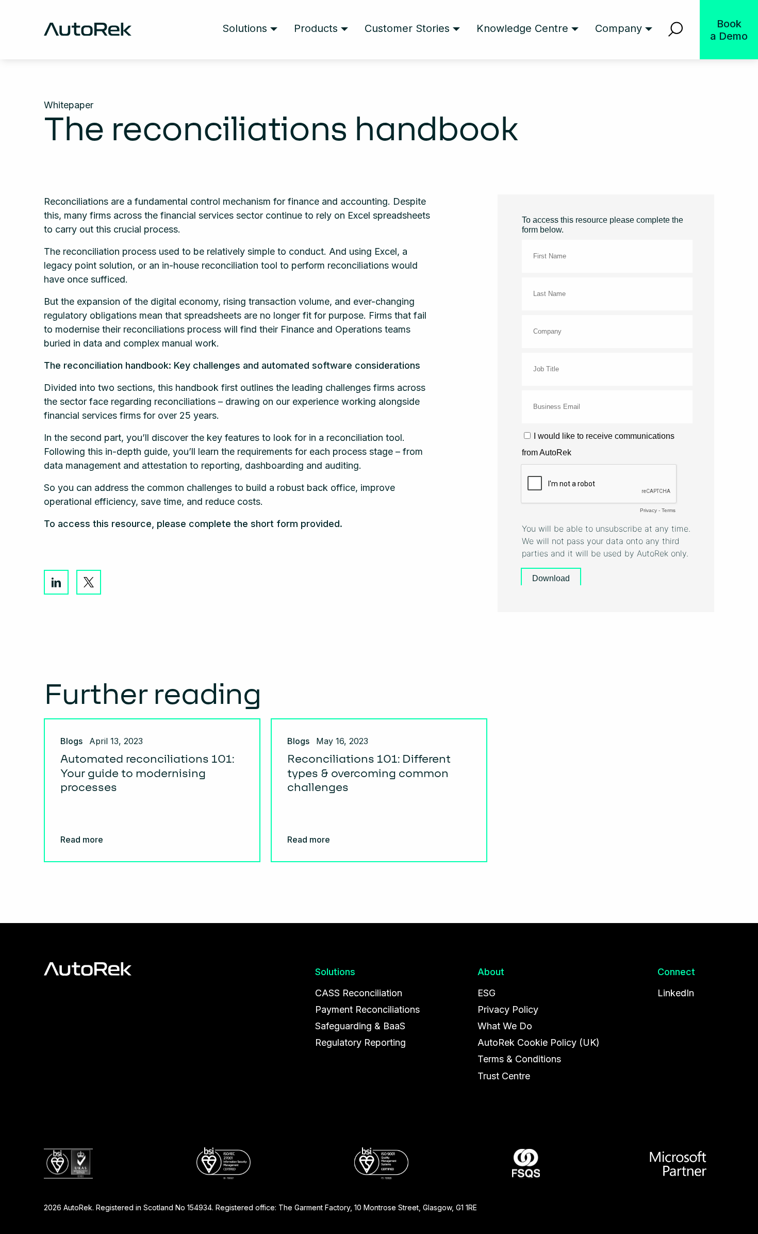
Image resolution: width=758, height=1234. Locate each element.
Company (618, 28)
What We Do (504, 1026)
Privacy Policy (507, 1009)
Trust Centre (503, 1076)
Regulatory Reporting (360, 1042)
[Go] (675, 30)
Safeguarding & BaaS (360, 1026)
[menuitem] (250, 29)
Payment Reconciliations (367, 1009)
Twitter (88, 582)
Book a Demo (729, 30)
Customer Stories (407, 28)
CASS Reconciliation (358, 993)
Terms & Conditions (519, 1059)
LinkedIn (56, 582)
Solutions (244, 28)
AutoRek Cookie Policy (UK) (538, 1042)
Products (316, 28)
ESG (486, 993)
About (490, 971)
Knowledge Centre (522, 28)
